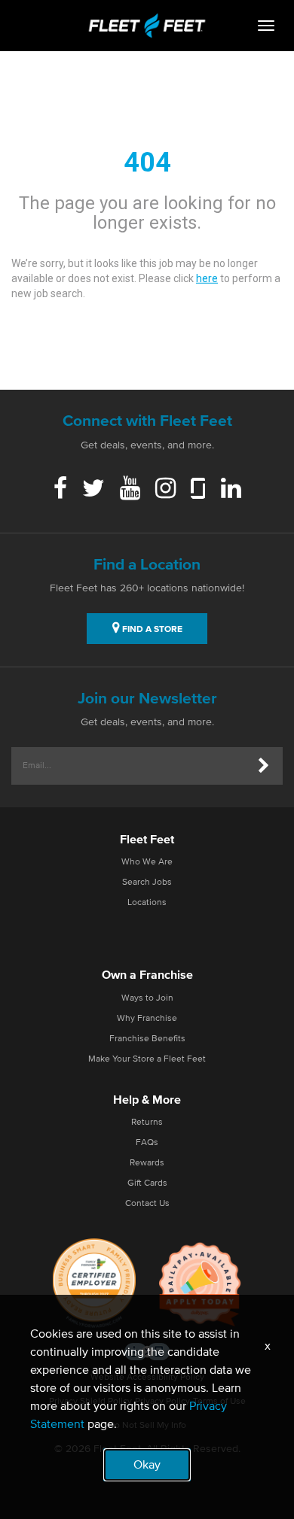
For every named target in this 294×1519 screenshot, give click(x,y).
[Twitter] (93, 490)
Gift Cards (147, 1183)
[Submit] (264, 766)
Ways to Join (147, 998)
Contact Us (147, 1203)
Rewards (147, 1163)
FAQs (147, 1142)
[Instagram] (165, 490)
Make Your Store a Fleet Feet (147, 1059)
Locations (147, 902)
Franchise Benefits (147, 1039)
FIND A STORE (151, 629)
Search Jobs (147, 882)
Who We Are (147, 862)
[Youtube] (130, 490)
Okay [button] (147, 1465)
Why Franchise (147, 1018)
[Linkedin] (231, 490)
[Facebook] (60, 490)
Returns (147, 1122)
